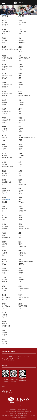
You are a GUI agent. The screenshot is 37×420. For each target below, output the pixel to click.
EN (12, 405)
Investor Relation (23, 407)
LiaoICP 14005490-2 (14, 413)
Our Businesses (11, 407)
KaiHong (25, 413)
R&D (17, 407)
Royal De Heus (22, 405)
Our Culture (31, 407)
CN (14, 405)
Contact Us (24, 409)
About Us (4, 407)
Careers (19, 409)
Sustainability (13, 409)
